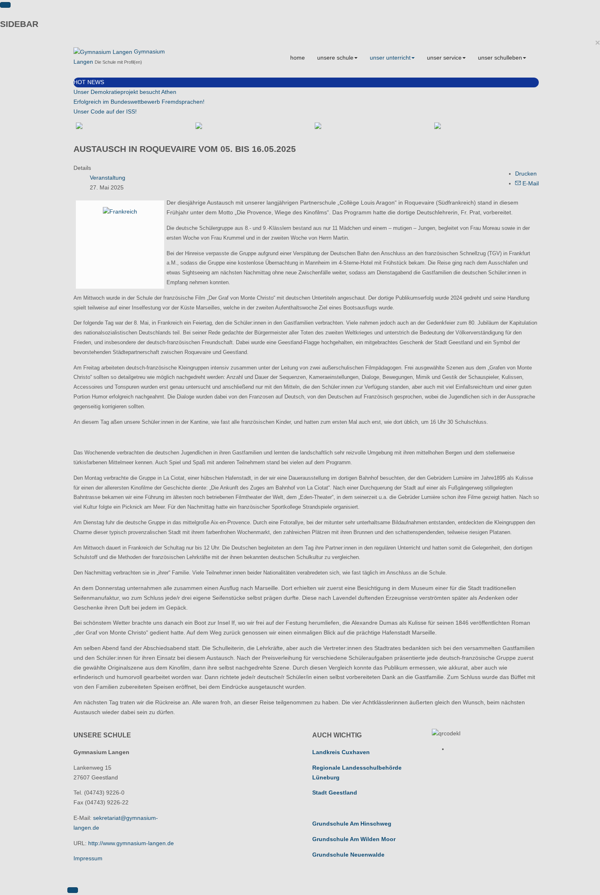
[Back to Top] (72, 890)
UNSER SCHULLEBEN (500, 57)
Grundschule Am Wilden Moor (354, 839)
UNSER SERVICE (444, 57)
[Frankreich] (120, 211)
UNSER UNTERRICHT (390, 57)
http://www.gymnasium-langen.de (131, 843)
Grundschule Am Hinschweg (351, 823)
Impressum (87, 858)
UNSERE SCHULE (335, 57)
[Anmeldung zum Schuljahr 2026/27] (246, 125)
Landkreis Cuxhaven (341, 752)
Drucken (526, 173)
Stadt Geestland (334, 792)
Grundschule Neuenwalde (348, 854)
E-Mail (530, 183)
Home (297, 57)
